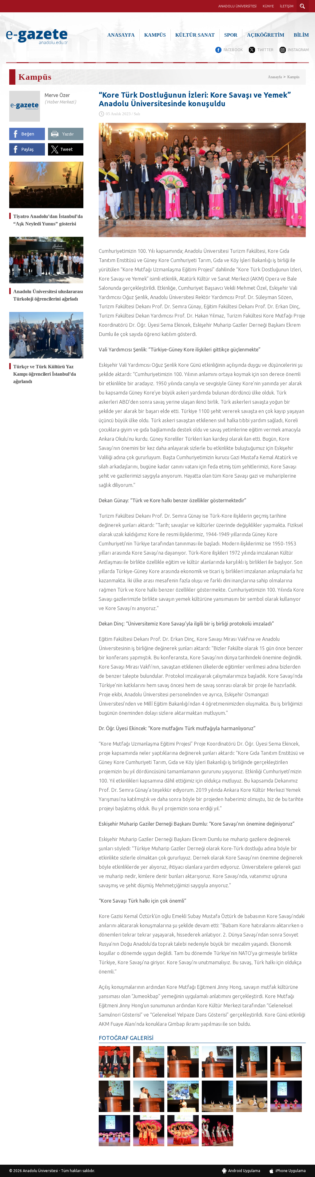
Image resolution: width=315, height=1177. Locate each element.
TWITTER (265, 50)
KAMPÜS (155, 35)
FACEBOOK (233, 50)
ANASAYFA (121, 35)
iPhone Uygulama (291, 1171)
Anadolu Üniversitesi (40, 1171)
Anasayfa (275, 77)
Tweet (66, 149)
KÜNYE (268, 6)
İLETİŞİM (286, 6)
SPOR (230, 35)
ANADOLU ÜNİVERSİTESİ (237, 6)
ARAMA (303, 6)
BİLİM (301, 35)
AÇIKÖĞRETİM (265, 35)
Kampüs (293, 77)
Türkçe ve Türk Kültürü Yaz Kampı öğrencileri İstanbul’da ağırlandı (44, 374)
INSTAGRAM (298, 50)
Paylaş (28, 149)
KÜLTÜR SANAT (195, 35)
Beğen (28, 133)
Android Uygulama (244, 1171)
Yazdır (68, 134)
